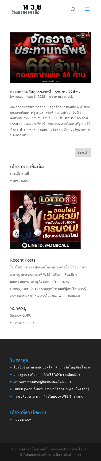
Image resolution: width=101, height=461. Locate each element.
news (19, 96)
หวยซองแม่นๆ (20, 180)
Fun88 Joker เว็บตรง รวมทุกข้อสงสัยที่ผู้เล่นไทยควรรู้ (48, 289)
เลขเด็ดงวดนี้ (19, 173)
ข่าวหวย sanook (61, 96)
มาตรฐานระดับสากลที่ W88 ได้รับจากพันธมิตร (43, 274)
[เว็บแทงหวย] (45, 248)
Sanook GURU (20, 315)
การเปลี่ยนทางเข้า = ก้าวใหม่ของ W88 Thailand (45, 296)
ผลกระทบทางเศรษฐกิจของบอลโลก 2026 (39, 281)
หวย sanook (22, 419)
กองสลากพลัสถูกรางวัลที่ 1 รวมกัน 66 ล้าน (45, 91)
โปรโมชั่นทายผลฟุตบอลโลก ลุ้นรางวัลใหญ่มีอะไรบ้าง (48, 267)
